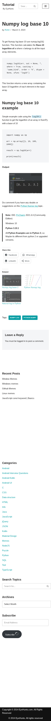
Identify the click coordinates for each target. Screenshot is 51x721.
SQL (4, 560)
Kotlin (4, 531)
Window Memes (9, 379)
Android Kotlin (8, 478)
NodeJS (6, 545)
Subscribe (10, 634)
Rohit (7, 30)
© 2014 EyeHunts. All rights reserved (25, 718)
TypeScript (7, 570)
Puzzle (5, 550)
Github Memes (9, 388)
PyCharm (20, 215)
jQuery (5, 521)
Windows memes (10, 383)
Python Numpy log (29, 206)
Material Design (9, 536)
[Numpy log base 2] (11, 280)
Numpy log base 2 (10, 287)
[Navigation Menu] (45, 6)
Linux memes (8, 393)
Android (5, 468)
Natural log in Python (11, 303)
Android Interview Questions (15, 473)
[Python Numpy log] (33, 280)
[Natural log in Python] (11, 296)
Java (4, 512)
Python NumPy (30, 317)
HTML (5, 502)
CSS (4, 492)
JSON (5, 526)
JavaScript (7, 516)
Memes (5, 541)
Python (5, 555)
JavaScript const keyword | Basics (18, 398)
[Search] (35, 6)
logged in (21, 341)
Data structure (8, 497)
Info (4, 507)
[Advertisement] (25, 431)
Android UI (7, 483)
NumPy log (14, 317)
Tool (4, 565)
